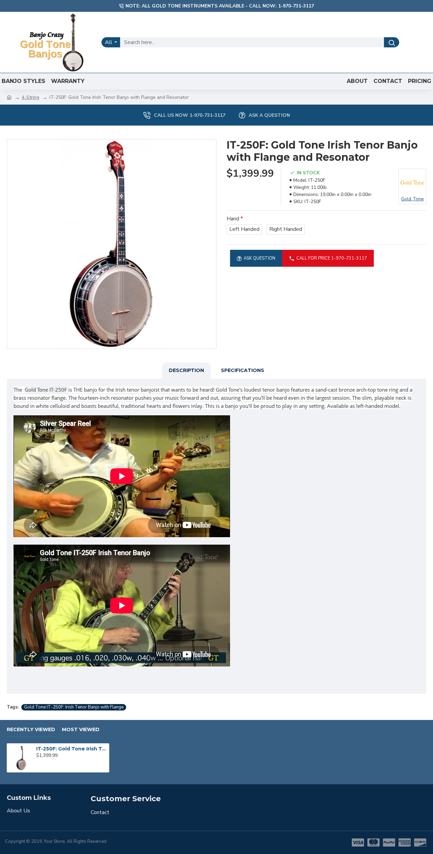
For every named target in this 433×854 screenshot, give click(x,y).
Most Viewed (80, 729)
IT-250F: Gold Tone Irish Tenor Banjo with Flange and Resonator (71, 749)
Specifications (242, 370)
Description (186, 370)
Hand (233, 218)
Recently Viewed (31, 729)
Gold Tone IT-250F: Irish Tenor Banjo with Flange (73, 707)
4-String (30, 97)
